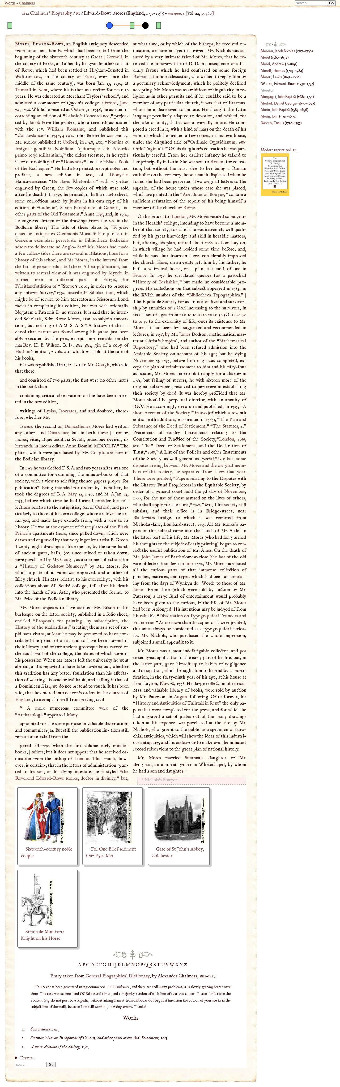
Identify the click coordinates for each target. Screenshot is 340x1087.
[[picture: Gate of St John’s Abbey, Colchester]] (178, 843)
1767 (210, 419)
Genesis (111, 208)
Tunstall (23, 90)
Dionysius (119, 175)
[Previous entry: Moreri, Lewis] (119, 954)
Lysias (50, 411)
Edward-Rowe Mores (57, 778)
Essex (89, 77)
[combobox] (311, 3)
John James (152, 557)
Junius (75, 201)
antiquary (176, 13)
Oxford (109, 103)
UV (165, 965)
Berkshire (168, 282)
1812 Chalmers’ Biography (47, 13)
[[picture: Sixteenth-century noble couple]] (43, 843)
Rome (189, 208)
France (140, 275)
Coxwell (114, 57)
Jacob (34, 123)
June (124, 103)
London (81, 759)
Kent (43, 90)
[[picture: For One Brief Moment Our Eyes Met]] (109, 843)
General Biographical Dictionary (118, 976)
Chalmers (27, 3)
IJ (115, 965)
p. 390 (206, 13)
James (184, 334)
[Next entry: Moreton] (146, 954)
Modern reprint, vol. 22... (280, 150)
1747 (56, 136)
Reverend (24, 778)
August (181, 697)
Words (10, 3)
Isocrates (67, 411)
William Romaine (65, 129)
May (72, 494)
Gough (102, 365)
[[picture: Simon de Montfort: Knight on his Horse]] (37, 925)
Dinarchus (58, 433)
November (143, 361)
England (23, 699)
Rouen (216, 162)
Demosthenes (77, 426)
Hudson (22, 352)
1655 (99, 214)
